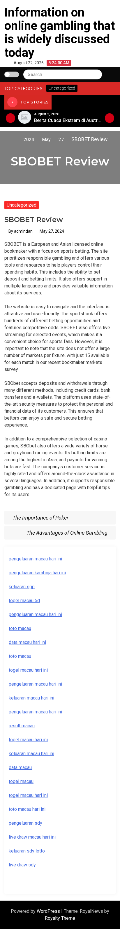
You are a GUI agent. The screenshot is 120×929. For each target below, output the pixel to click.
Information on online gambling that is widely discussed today (59, 32)
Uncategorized (21, 205)
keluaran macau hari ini (31, 753)
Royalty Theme (60, 918)
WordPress (49, 911)
